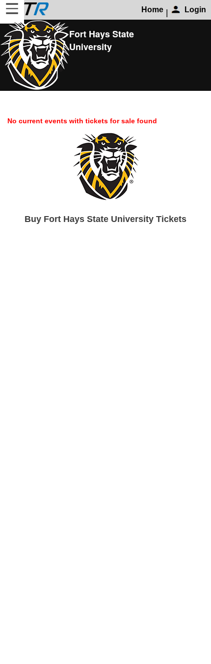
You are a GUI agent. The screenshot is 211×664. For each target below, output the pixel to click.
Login (195, 9)
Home (152, 9)
